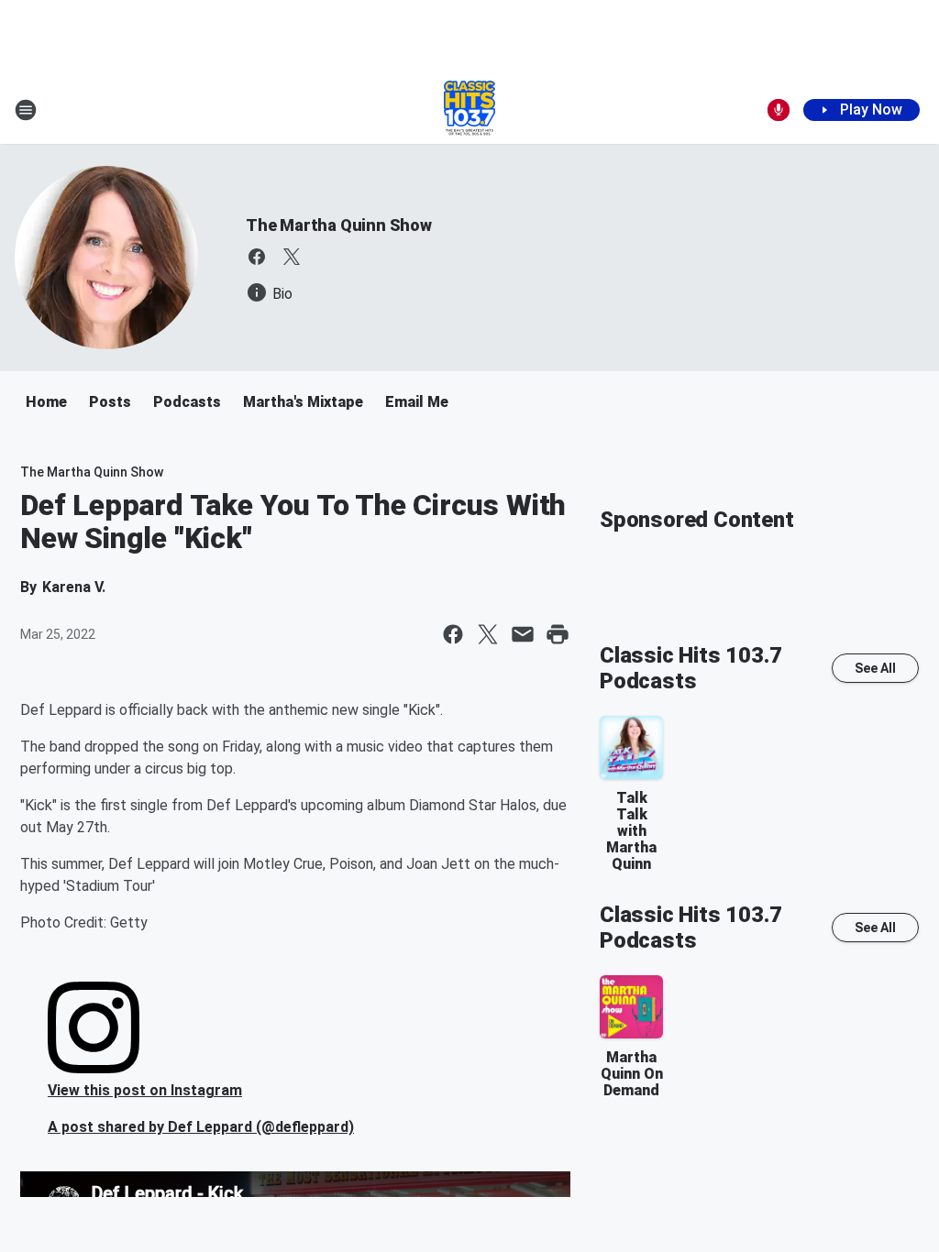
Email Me (416, 402)
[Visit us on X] (292, 257)
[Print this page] (557, 634)
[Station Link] (469, 110)
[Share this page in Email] (523, 634)
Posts (110, 402)
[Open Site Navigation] (26, 110)
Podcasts (187, 402)
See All (875, 668)
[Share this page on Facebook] (453, 634)
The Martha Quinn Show (339, 225)
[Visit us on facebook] (257, 257)
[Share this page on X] (488, 634)
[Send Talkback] (779, 110)
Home (46, 402)
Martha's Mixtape (303, 402)
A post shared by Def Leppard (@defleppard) (201, 1127)
